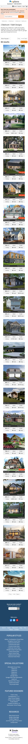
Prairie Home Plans (14, 651)
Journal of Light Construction (14, 720)
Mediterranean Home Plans (14, 650)
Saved (15, 6)
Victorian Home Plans (14, 656)
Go (18, 608)
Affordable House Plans (14, 667)
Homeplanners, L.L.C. (14, 696)
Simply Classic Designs (14, 700)
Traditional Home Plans (14, 655)
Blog (21, 628)
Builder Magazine (14, 719)
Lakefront (14, 679)
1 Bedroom (14, 669)
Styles (9, 628)
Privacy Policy (8, 737)
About (11, 629)
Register (19, 6)
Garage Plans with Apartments (14, 677)
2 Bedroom (11, 21)
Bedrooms (4, 21)
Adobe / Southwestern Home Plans (14, 639)
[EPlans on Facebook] (10, 620)
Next (25, 38)
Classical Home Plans (14, 643)
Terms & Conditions (14, 12)
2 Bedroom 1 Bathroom (20, 21)
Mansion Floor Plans (14, 681)
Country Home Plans (14, 646)
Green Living (14, 695)
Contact (16, 629)
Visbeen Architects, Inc (14, 703)
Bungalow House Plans (14, 641)
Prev (19, 38)
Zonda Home (14, 722)
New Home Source (14, 715)
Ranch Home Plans (14, 653)
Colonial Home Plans (14, 644)
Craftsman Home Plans (14, 648)
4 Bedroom (14, 674)
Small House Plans (14, 682)
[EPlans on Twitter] (14, 620)
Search (4, 628)
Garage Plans (14, 675)
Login (23, 6)
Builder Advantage (14, 717)
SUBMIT (21, 16)
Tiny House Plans (14, 684)
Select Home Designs (14, 698)
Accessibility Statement (14, 739)
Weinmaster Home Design (14, 705)
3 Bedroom (14, 672)
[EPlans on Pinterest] (17, 620)
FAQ (25, 628)
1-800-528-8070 (17, 4)
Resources (15, 628)
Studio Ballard (14, 701)
